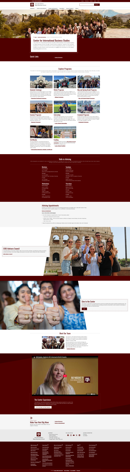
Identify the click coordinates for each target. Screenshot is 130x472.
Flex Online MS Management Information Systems (47, 460)
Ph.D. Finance (91, 448)
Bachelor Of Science (35, 462)
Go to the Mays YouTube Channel (43, 407)
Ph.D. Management (92, 450)
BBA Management (34, 452)
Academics (32, 8)
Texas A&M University (58, 470)
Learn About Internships (61, 123)
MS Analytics (68, 448)
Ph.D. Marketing (92, 452)
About (76, 8)
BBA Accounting (34, 447)
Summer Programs (36, 122)
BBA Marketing (33, 456)
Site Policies (66, 470)
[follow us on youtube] (73, 435)
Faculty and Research (52, 8)
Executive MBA (80, 450)
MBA (78, 445)
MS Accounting (69, 447)
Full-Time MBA (80, 447)
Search (96, 4)
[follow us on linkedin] (79, 435)
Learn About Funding (60, 145)
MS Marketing (68, 458)
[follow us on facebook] (68, 435)
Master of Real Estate (70, 465)
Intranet (78, 470)
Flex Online (44, 445)
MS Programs (68, 445)
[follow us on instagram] (70, 435)
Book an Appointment (46, 210)
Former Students (69, 8)
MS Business (68, 450)
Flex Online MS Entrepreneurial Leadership (45, 453)
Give (84, 308)
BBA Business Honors (35, 448)
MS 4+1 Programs (58, 445)
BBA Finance (33, 450)
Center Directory (59, 57)
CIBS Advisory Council (7, 254)
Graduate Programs (83, 122)
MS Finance (56, 450)
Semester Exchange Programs (38, 98)
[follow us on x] (76, 435)
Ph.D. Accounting (92, 447)
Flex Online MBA (45, 447)
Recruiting (62, 8)
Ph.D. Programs (92, 445)
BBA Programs (34, 445)
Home (36, 37)
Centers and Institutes (41, 8)
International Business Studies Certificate (41, 149)
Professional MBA (80, 448)
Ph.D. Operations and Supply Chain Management (93, 455)
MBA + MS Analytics (81, 452)
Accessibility (73, 470)
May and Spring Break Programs (87, 98)
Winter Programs (59, 97)
